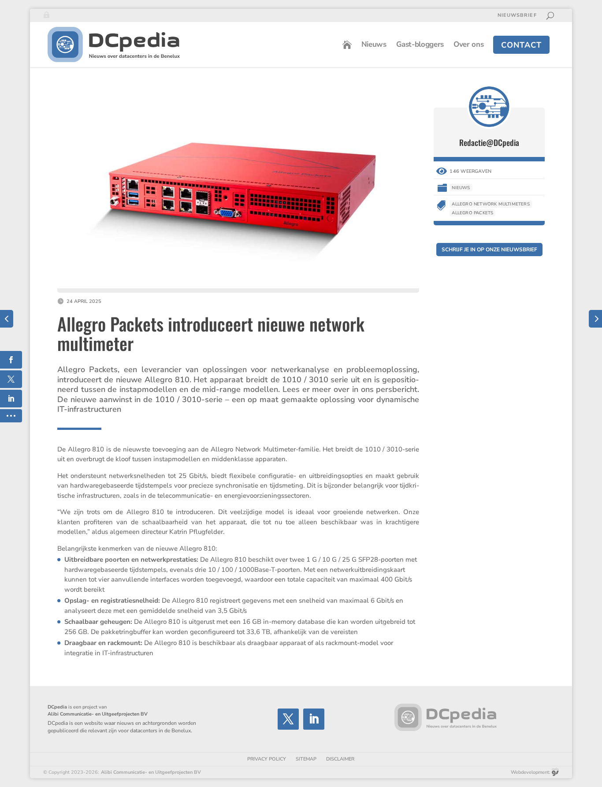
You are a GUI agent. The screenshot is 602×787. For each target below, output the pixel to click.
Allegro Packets (472, 213)
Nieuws (373, 44)
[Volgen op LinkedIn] (313, 719)
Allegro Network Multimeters (490, 204)
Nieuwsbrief (517, 15)
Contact (521, 45)
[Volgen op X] (288, 719)
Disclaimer (340, 759)
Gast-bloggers (420, 44)
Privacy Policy (266, 759)
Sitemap (306, 759)
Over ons (468, 44)
